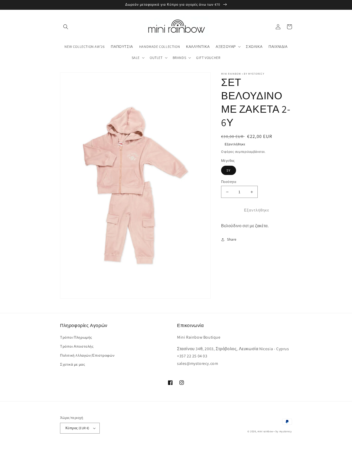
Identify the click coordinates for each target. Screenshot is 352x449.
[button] (65, 26)
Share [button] (232, 239)
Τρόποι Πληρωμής (76, 337)
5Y (229, 170)
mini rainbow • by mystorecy (274, 431)
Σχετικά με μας (72, 364)
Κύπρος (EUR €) (77, 428)
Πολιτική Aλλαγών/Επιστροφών (87, 355)
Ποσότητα (228, 182)
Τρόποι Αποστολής (77, 346)
